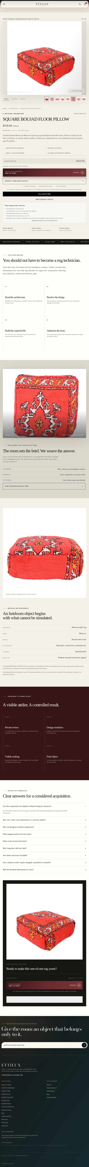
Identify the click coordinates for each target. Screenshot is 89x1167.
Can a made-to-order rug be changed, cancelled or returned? (27, 862)
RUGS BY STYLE (6, 1094)
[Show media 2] (52, 99)
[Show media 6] (73, 99)
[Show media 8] (84, 99)
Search (49, 1085)
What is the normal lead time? (15, 841)
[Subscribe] (66, 1142)
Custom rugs (13, 108)
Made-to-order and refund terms (48, 220)
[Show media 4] (62, 99)
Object (6, 99)
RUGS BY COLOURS (7, 1097)
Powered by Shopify (7, 1163)
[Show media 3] (57, 99)
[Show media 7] (78, 99)
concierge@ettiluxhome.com (12, 1075)
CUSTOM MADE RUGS (8, 1088)
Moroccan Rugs (6, 1085)
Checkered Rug (6, 1116)
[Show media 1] (46, 99)
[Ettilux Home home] (42, 4)
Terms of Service (52, 1088)
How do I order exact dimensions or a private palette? (24, 820)
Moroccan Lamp (6, 1110)
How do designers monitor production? (18, 827)
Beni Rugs (4, 1119)
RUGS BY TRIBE (6, 1091)
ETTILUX (11, 1065)
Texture (22, 99)
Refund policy (51, 1091)
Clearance (5, 1126)
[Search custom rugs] (79, 4)
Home (5, 108)
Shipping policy (35, 220)
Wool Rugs (5, 1122)
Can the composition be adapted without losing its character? (27, 806)
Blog (3, 1113)
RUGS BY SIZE (6, 1100)
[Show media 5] (68, 99)
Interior (14, 99)
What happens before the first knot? (17, 834)
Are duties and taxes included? (15, 855)
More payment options (44, 199)
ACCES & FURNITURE (8, 1107)
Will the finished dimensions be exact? (18, 869)
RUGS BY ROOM (6, 1104)
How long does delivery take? (15, 848)
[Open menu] (4, 4)
